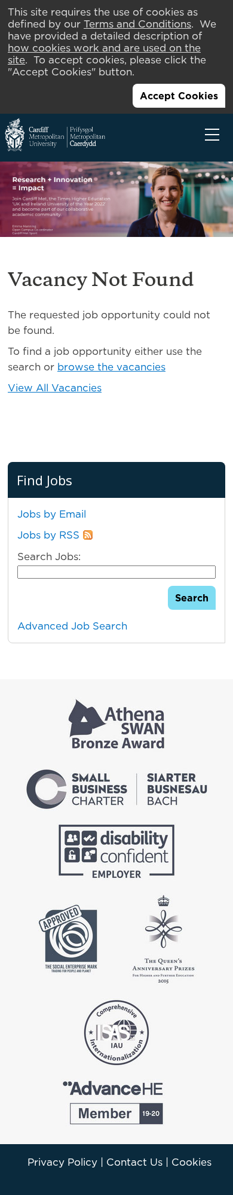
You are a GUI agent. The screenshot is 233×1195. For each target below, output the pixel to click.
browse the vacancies (111, 367)
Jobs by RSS (48, 535)
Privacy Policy (62, 1162)
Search (192, 598)
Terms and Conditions (137, 24)
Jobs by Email (51, 514)
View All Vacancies (55, 388)
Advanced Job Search (72, 626)
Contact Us (134, 1162)
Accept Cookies (179, 96)
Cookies (191, 1162)
